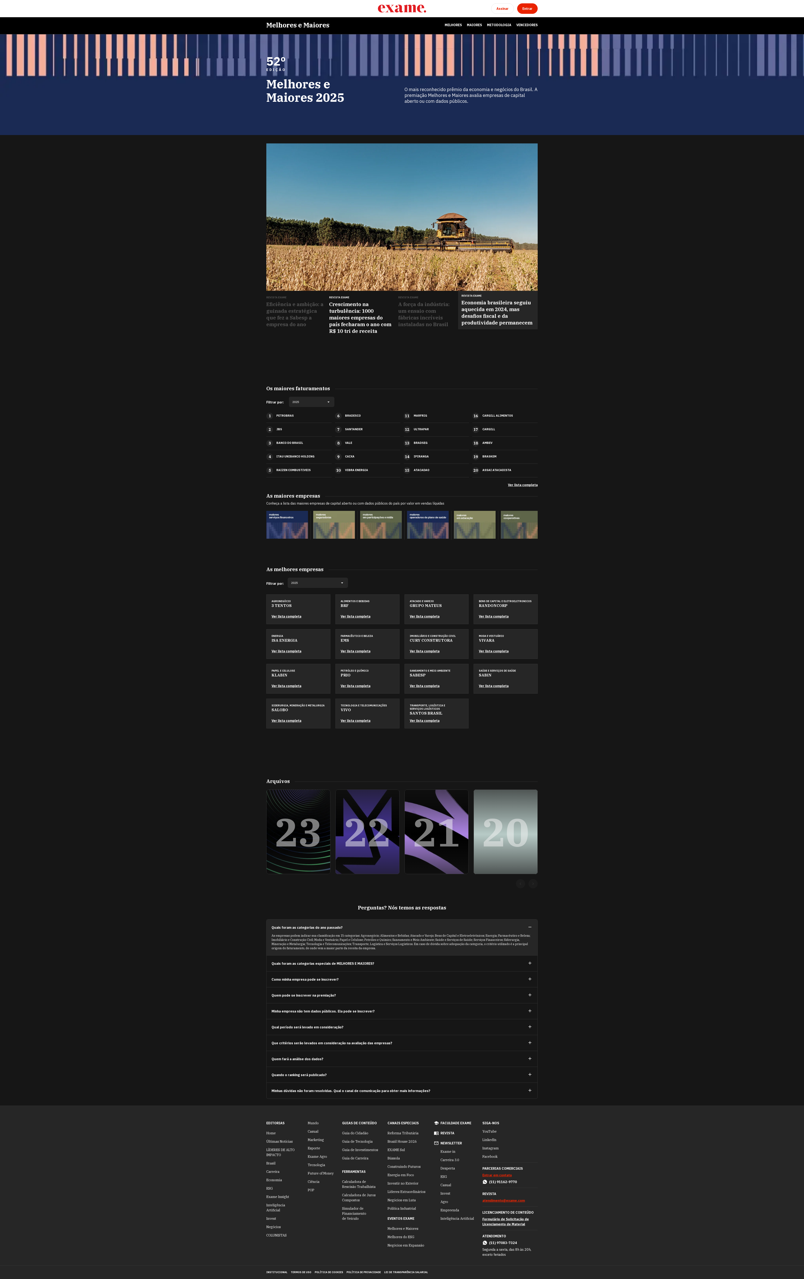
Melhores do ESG (401, 1237)
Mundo (313, 1123)
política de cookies (329, 1272)
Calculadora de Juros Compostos (359, 1197)
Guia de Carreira (355, 1158)
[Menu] (269, 8)
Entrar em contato (497, 1175)
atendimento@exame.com (503, 1200)
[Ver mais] (529, 963)
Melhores (453, 25)
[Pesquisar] (279, 8)
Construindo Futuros (404, 1166)
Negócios (273, 1227)
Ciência (314, 1182)
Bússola (394, 1158)
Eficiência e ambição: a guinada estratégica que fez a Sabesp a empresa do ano (294, 314)
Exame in (448, 1151)
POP (311, 1190)
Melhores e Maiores (297, 25)
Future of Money (321, 1173)
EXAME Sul (396, 1150)
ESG (269, 1188)
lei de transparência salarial (406, 1272)
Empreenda (450, 1210)
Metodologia (499, 25)
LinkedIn (489, 1140)
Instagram (490, 1148)
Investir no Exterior (403, 1183)
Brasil (271, 1163)
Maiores (474, 25)
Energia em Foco (401, 1175)
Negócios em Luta (402, 1200)
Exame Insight (277, 1197)
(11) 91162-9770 (503, 1182)
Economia (274, 1180)
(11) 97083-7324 (503, 1243)
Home (271, 1133)
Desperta (448, 1168)
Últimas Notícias (279, 1141)
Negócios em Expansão (406, 1245)
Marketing (316, 1140)
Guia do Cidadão (355, 1133)
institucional (276, 1272)
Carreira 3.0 (450, 1160)
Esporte (314, 1148)
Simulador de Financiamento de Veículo (354, 1213)
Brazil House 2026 (402, 1141)
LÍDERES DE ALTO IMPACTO (280, 1152)
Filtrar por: (275, 402)
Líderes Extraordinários (406, 1192)
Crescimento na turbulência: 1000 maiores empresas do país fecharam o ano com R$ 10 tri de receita (360, 317)
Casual (313, 1131)
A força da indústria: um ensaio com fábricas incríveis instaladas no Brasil (424, 314)
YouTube (489, 1131)
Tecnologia (316, 1165)
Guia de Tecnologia (357, 1141)
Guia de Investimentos (360, 1150)
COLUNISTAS (276, 1235)
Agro (444, 1202)
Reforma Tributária (403, 1133)
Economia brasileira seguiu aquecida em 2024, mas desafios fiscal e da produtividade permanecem (496, 312)
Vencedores (527, 25)
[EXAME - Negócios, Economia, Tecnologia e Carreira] (402, 8)
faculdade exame (456, 1123)
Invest (271, 1218)
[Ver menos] (529, 927)
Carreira (273, 1172)
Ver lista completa (523, 485)
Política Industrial (402, 1208)
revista (447, 1133)
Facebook (489, 1156)
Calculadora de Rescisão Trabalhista (359, 1184)
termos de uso (301, 1272)
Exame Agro (317, 1156)
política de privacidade (364, 1272)
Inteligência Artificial (275, 1207)
